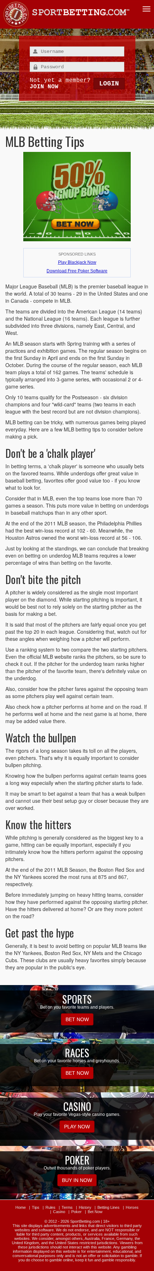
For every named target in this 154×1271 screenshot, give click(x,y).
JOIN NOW (44, 87)
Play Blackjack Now (77, 262)
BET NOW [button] (77, 1019)
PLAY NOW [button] (77, 1126)
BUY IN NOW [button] (77, 1180)
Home (20, 1207)
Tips (35, 1207)
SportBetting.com (85, 1221)
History (85, 1207)
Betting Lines (108, 1207)
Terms (67, 1207)
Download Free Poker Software (77, 270)
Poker (76, 1212)
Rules (50, 1207)
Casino (59, 1212)
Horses (132, 1207)
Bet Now (95, 1212)
